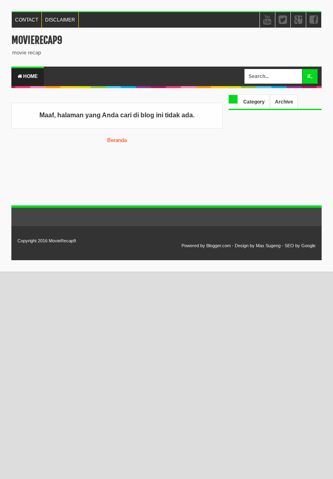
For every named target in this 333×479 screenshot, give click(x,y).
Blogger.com (218, 245)
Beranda (117, 140)
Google (308, 245)
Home (30, 76)
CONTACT (26, 20)
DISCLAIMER (60, 20)
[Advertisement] (275, 158)
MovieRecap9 (36, 40)
